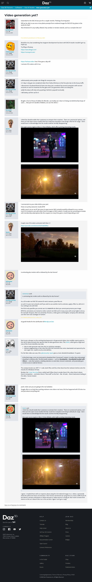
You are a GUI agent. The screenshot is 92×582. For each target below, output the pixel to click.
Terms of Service (57, 574)
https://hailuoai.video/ (28, 61)
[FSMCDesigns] (11, 46)
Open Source (43, 543)
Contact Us (43, 520)
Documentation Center (46, 540)
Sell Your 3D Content (45, 532)
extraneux (9, 281)
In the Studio (43, 559)
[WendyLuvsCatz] (11, 65)
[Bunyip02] (11, 104)
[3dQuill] (11, 409)
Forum (41, 567)
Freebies (67, 563)
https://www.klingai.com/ (28, 50)
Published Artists (70, 567)
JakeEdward (9, 30)
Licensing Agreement (45, 574)
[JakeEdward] (11, 24)
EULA (73, 574)
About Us (68, 528)
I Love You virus (33, 372)
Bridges (67, 540)
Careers (67, 536)
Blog (66, 524)
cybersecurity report (47, 353)
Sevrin (8, 129)
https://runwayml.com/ (28, 52)
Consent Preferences (46, 547)
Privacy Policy (66, 574)
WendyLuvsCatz (11, 71)
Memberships (69, 520)
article (68, 342)
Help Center (43, 528)
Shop (66, 559)
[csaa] (11, 344)
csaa (7, 349)
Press (67, 532)
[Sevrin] (11, 123)
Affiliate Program (44, 536)
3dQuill (8, 415)
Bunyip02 (9, 110)
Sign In (7, 505)
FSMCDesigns (10, 52)
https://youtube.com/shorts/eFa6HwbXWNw (34, 226)
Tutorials (42, 524)
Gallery (41, 563)
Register (14, 505)
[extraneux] (11, 276)
